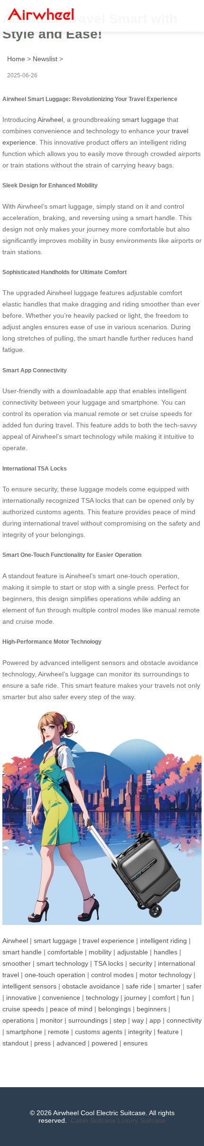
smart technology (62, 963)
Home (16, 59)
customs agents (98, 1031)
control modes (112, 975)
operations (18, 1020)
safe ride (139, 986)
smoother (16, 963)
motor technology (165, 975)
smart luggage (143, 119)
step (119, 1020)
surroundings (88, 1020)
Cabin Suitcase (93, 1120)
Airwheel (50, 119)
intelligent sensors (29, 986)
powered (105, 1043)
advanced (71, 1043)
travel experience (108, 940)
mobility (100, 952)
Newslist (45, 59)
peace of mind (71, 1009)
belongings (114, 1009)
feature (168, 1031)
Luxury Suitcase (142, 1120)
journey (135, 997)
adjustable (132, 952)
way (138, 1020)
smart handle (22, 952)
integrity (140, 1031)
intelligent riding (163, 940)
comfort (163, 997)
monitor (51, 1020)
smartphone (24, 1031)
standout (15, 1043)
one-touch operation (55, 975)
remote (58, 1031)
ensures (135, 1043)
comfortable (65, 952)
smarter (169, 986)
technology (102, 997)
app (155, 1020)
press (42, 1043)
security (140, 963)
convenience (61, 997)
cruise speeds (23, 1009)
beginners (152, 1009)
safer (194, 986)
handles (165, 952)
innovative (21, 997)
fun (185, 997)
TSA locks (108, 963)
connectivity (184, 1020)
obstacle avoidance (91, 986)
